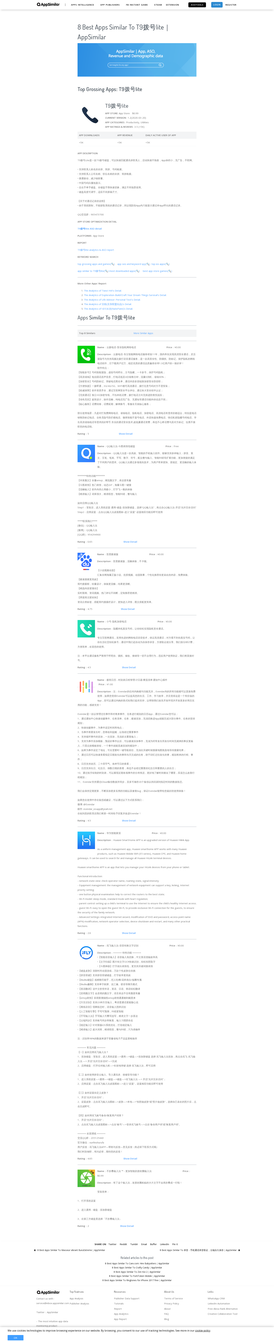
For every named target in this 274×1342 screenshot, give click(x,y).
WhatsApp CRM (216, 1298)
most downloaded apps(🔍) (124, 270)
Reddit (123, 1244)
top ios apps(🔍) (161, 264)
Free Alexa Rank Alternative (223, 1308)
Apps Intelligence (82, 4)
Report (118, 1308)
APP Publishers (110, 4)
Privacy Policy (171, 1303)
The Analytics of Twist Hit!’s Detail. (103, 290)
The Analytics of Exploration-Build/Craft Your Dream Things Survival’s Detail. (125, 295)
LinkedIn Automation (219, 1303)
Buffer (153, 1244)
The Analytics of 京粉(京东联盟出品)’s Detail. (108, 304)
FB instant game (137, 4)
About (167, 1308)
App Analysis (76, 1298)
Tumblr (134, 1244)
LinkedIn (164, 1244)
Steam (158, 4)
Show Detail (126, 433)
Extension (172, 4)
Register (230, 4)
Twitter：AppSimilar (47, 1312)
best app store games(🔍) (158, 270)
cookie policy (202, 1330)
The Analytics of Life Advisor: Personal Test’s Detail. (112, 299)
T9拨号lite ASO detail (90, 228)
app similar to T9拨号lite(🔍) (93, 270)
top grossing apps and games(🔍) (96, 264)
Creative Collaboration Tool (222, 1313)
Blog (166, 1319)
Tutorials (119, 1303)
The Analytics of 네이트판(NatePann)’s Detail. (108, 308)
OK (15, 1337)
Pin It (175, 1244)
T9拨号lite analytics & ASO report (96, 249)
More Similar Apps (143, 333)
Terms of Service (173, 1298)
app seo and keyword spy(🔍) (134, 264)
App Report (120, 1319)
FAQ (166, 1313)
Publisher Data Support (126, 1298)
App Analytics (121, 1313)
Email (144, 1244)
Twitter (112, 1244)
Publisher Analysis (79, 1303)
